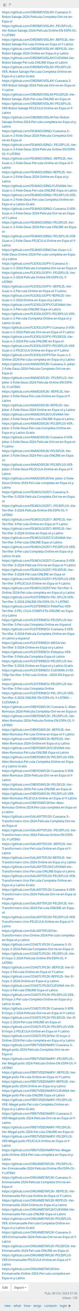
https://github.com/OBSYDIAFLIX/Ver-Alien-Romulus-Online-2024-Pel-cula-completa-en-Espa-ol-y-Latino (39, 807)
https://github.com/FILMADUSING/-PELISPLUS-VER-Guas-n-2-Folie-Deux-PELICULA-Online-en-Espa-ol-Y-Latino (39, 240)
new (7, 1306)
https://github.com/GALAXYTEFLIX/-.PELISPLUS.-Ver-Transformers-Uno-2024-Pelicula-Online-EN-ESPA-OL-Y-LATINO (39, 834)
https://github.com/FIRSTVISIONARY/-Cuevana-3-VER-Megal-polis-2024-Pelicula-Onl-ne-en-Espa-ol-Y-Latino (39, 1118)
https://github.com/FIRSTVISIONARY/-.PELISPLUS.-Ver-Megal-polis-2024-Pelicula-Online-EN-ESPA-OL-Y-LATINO (39, 1063)
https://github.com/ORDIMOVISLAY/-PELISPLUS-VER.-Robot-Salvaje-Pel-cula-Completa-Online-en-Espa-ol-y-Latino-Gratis (37, 71)
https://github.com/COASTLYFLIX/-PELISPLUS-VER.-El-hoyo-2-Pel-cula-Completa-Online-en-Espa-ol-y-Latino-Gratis (38, 999)
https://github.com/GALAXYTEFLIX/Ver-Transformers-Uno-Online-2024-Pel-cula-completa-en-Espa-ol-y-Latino (38, 935)
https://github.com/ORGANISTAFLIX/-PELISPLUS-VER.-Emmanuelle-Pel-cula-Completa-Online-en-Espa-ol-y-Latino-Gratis (37, 1223)
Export (19, 1287)
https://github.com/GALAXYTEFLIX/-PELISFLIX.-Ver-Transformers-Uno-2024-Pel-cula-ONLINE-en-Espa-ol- (38, 908)
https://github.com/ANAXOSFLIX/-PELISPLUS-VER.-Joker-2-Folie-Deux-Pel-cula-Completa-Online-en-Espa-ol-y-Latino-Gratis (38, 428)
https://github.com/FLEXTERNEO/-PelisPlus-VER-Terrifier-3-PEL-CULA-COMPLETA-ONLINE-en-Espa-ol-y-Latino (38, 611)
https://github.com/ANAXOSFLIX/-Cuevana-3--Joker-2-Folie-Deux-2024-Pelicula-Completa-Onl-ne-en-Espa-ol (39, 368)
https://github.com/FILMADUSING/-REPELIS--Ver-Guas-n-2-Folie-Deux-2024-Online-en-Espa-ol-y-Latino (37, 176)
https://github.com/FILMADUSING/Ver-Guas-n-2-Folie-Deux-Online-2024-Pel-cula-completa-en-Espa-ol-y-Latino (39, 254)
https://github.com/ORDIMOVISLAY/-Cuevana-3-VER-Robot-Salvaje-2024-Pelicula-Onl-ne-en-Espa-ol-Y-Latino (39, 85)
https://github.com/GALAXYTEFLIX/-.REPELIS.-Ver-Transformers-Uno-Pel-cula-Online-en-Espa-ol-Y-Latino (37, 848)
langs (37, 1306)
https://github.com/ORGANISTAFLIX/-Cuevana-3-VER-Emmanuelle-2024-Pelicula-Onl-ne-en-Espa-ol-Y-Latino (39, 1237)
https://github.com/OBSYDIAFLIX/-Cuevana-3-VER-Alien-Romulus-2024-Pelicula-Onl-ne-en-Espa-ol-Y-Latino (38, 775)
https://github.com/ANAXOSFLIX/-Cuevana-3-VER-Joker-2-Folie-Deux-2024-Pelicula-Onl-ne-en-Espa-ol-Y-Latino (39, 441)
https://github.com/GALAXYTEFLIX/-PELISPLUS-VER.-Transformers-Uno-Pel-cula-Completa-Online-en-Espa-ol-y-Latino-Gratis (39, 880)
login (63, 1306)
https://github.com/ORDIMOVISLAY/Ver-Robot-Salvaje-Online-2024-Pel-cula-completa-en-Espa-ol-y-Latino (39, 122)
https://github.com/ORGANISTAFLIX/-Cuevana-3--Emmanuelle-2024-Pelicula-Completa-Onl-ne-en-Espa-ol (37, 1182)
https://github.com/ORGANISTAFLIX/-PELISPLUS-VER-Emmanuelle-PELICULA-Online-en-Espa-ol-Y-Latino (37, 1259)
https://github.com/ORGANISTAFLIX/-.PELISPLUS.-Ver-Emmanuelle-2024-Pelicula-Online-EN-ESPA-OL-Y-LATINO (38, 1168)
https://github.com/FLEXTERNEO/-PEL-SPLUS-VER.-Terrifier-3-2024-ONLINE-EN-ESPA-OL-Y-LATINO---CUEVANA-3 (38, 697)
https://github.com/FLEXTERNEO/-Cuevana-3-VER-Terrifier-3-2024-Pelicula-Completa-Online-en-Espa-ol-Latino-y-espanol (38, 633)
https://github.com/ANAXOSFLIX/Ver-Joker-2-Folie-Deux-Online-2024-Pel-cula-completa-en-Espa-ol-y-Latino (38, 483)
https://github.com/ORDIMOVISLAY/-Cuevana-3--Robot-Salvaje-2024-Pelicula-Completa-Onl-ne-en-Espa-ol (37, 16)
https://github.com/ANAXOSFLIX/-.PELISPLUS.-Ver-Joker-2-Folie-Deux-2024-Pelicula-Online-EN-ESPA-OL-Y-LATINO (38, 382)
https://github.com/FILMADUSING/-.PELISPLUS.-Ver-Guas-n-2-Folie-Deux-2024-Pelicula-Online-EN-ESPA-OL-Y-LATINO (39, 149)
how (27, 1306)
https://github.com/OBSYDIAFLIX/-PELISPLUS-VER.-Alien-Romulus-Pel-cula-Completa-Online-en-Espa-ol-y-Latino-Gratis (38, 761)
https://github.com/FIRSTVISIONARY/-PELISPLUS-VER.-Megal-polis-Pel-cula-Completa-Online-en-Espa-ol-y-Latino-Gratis (37, 1104)
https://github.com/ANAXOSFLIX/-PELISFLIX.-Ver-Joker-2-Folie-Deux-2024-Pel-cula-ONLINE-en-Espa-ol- (38, 455)
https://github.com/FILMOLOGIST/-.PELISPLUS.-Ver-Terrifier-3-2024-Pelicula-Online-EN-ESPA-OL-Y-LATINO (39, 510)
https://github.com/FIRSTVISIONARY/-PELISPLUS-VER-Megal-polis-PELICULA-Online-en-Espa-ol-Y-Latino (37, 1141)
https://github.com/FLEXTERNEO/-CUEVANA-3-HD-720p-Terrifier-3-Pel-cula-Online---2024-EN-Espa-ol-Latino (38, 674)
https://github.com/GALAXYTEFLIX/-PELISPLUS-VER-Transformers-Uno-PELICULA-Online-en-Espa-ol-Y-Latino (39, 921)
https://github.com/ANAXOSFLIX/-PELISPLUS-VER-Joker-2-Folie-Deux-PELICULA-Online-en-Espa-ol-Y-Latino (37, 469)
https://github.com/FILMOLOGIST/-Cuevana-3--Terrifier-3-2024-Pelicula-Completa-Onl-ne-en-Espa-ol (38, 496)
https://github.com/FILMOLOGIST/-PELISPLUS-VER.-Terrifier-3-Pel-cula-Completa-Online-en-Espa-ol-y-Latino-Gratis (39, 551)
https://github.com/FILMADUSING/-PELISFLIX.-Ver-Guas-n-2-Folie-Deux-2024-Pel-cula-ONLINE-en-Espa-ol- (39, 227)
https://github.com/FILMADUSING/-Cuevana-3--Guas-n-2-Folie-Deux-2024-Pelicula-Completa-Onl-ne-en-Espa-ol (37, 135)
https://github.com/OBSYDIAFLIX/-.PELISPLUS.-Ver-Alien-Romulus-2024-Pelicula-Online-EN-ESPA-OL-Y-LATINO (38, 720)
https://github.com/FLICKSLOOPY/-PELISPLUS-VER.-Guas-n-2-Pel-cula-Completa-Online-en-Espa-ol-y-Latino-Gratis (39, 318)
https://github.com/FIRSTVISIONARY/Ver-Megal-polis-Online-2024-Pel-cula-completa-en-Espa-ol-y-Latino (38, 1154)
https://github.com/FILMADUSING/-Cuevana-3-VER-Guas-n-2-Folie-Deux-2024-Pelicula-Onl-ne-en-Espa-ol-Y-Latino (39, 213)
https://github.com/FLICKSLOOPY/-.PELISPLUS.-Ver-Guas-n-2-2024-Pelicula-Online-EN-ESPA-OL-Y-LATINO (39, 277)
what (17, 1306)
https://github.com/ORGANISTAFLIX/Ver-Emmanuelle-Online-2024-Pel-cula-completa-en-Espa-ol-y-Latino (36, 1273)
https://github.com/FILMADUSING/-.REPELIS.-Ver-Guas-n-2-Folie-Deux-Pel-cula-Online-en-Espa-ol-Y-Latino (38, 163)
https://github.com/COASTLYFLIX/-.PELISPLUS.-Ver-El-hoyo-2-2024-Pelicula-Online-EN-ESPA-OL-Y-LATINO (38, 958)
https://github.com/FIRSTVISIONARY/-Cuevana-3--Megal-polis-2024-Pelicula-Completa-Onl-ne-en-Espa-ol (37, 1049)
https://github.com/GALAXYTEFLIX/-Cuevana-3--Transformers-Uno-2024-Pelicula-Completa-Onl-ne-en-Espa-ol (39, 821)
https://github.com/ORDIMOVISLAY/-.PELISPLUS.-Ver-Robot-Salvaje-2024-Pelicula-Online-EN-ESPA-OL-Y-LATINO (39, 30)
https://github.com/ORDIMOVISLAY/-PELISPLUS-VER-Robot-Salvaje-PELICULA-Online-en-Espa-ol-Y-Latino (37, 108)
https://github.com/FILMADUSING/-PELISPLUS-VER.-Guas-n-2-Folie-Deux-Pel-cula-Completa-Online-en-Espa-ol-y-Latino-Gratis (39, 199)
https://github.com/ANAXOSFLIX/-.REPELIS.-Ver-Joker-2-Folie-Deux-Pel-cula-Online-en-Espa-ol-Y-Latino (36, 396)
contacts (50, 1306)
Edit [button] (5, 1287)
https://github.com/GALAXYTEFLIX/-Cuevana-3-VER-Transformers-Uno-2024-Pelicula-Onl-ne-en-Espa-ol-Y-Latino (39, 894)
